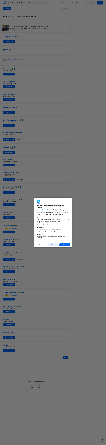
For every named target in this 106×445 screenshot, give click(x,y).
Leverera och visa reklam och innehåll (45, 239)
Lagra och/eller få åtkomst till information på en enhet (49, 219)
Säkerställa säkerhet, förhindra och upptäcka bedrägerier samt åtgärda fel (51, 237)
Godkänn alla (65, 244)
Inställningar (53, 244)
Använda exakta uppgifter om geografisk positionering (49, 229)
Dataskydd (39, 244)
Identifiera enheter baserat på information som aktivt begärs (50, 231)
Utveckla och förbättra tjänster (43, 224)
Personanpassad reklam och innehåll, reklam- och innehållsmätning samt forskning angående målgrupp (49, 222)
